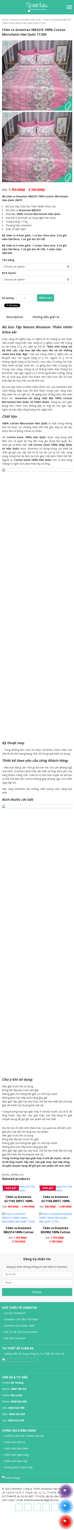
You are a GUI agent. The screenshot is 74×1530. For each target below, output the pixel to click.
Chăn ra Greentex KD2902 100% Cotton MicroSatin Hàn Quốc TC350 (55, 1234)
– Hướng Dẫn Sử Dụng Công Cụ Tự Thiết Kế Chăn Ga (33, 1353)
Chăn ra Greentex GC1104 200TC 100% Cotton (55, 1201)
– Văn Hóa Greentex (13, 1338)
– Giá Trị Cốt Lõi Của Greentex (20, 1332)
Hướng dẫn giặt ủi (46, 317)
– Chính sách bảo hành (15, 1448)
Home (5, 19)
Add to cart (45, 297)
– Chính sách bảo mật (14, 1461)
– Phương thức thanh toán (17, 1467)
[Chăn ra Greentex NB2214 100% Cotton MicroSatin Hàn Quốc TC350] (18, 1217)
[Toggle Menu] (69, 7)
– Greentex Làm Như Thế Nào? (20, 1319)
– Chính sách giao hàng (15, 1454)
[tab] (14, 317)
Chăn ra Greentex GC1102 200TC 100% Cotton (18, 1201)
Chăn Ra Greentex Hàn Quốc (25, 19)
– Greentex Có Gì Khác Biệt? (18, 1325)
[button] (2, 7)
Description (14, 317)
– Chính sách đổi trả (13, 1442)
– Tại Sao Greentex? (13, 1313)
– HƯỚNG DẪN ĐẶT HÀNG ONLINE (23, 1436)
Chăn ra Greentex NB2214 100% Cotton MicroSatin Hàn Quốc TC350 (18, 1234)
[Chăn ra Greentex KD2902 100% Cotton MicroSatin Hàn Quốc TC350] (55, 1217)
